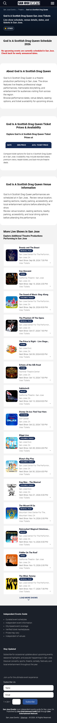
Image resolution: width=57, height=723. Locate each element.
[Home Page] (29, 3)
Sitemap (24, 717)
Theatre (21, 10)
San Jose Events (9, 10)
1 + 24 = (6, 702)
